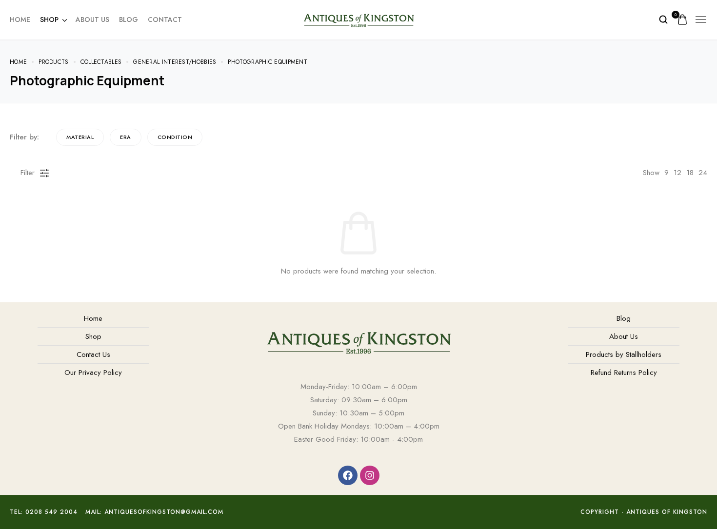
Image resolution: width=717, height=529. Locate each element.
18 (690, 172)
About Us (92, 19)
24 (702, 172)
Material (80, 137)
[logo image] (358, 18)
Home (20, 19)
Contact (165, 19)
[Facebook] (348, 475)
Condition (175, 137)
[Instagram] (369, 475)
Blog (128, 19)
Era (125, 137)
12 (677, 172)
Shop (49, 19)
